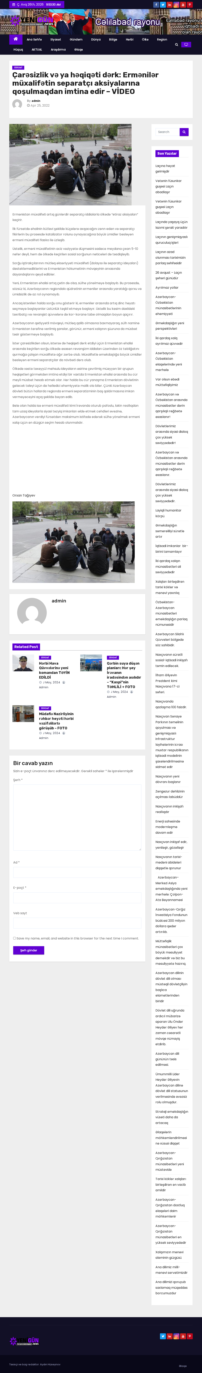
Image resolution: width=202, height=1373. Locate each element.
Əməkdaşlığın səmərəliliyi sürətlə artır (169, 531)
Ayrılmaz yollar (167, 287)
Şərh (18, 780)
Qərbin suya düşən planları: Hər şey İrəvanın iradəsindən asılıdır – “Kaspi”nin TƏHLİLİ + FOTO (124, 675)
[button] (176, 44)
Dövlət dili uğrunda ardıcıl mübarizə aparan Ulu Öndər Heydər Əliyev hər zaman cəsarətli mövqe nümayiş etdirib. (169, 1027)
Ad (16, 862)
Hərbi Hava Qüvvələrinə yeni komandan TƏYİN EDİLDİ (54, 670)
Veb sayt (20, 913)
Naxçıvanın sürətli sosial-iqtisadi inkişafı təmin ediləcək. (171, 660)
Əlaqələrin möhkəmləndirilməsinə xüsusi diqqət (171, 1138)
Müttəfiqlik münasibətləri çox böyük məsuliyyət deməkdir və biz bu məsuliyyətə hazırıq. (170, 952)
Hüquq (18, 50)
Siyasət (55, 39)
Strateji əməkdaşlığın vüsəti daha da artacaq (171, 1117)
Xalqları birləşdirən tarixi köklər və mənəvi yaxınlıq (169, 587)
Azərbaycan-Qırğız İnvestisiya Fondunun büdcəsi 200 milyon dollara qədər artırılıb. (171, 920)
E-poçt (19, 887)
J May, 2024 (51, 682)
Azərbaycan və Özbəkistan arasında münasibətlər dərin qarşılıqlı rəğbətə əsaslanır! (171, 405)
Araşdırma (58, 50)
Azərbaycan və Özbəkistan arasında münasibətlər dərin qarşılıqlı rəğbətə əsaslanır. (171, 463)
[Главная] (15, 40)
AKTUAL (37, 50)
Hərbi (130, 39)
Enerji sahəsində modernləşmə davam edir (167, 827)
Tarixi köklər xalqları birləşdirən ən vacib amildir (170, 1184)
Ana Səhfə (34, 39)
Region (162, 39)
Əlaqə (78, 50)
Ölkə (145, 39)
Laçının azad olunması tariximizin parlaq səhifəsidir (170, 257)
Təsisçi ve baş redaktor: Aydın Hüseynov (34, 1364)
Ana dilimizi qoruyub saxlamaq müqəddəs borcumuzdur (171, 1287)
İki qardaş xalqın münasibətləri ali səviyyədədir (168, 566)
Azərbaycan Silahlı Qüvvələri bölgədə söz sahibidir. (169, 640)
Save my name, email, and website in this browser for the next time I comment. (78, 938)
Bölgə (113, 39)
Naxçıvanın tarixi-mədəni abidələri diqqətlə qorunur (168, 862)
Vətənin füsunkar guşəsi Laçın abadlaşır (168, 186)
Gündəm (76, 39)
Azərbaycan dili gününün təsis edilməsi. (167, 1059)
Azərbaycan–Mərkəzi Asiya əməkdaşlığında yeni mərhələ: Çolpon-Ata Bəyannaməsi (171, 888)
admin (36, 101)
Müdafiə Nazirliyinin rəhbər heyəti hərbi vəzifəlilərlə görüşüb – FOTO (56, 721)
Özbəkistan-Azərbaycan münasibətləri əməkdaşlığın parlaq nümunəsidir (171, 613)
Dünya (96, 39)
